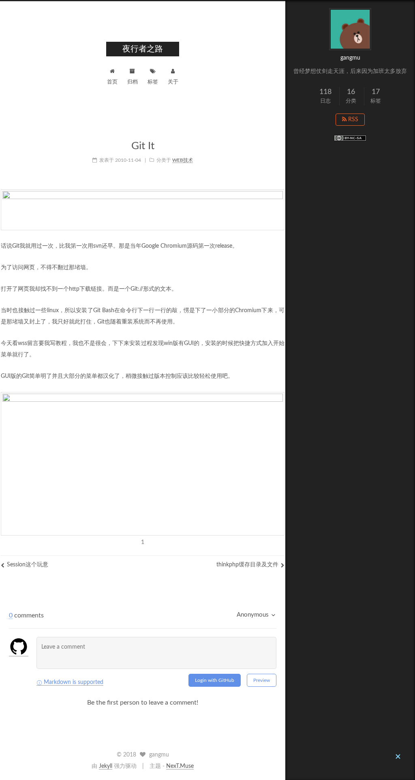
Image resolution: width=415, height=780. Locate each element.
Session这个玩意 (27, 565)
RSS (352, 119)
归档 (132, 82)
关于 (173, 82)
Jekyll (105, 766)
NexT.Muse (180, 766)
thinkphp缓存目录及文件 (247, 565)
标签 (153, 82)
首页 (112, 82)
